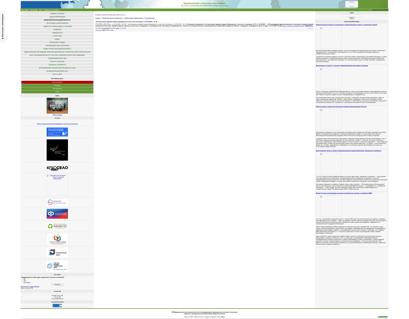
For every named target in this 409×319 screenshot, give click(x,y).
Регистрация (34, 10)
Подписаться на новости (51, 10)
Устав (57, 92)
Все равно (27, 282)
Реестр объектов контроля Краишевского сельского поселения (57, 124)
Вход (40, 10)
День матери (57, 115)
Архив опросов (34, 286)
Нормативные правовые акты (133, 18)
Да (24, 279)
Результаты (25, 286)
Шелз (223, 317)
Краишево (351, 2)
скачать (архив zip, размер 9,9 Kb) (293, 26)
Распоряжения (57, 88)
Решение (57, 85)
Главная (97, 18)
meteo (351, 6)
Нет (25, 281)
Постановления (57, 82)
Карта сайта (25, 10)
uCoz (207, 317)
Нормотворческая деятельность (112, 18)
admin (117, 28)
